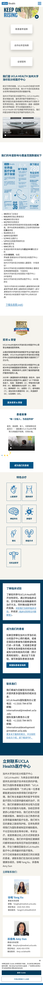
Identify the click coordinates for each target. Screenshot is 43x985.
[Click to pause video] (37, 17)
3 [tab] (7, 455)
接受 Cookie (21, 973)
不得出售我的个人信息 (21, 979)
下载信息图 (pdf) (14, 305)
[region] (21, 970)
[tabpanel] (21, 443)
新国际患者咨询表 (17, 665)
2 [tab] (4, 455)
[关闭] (39, 960)
